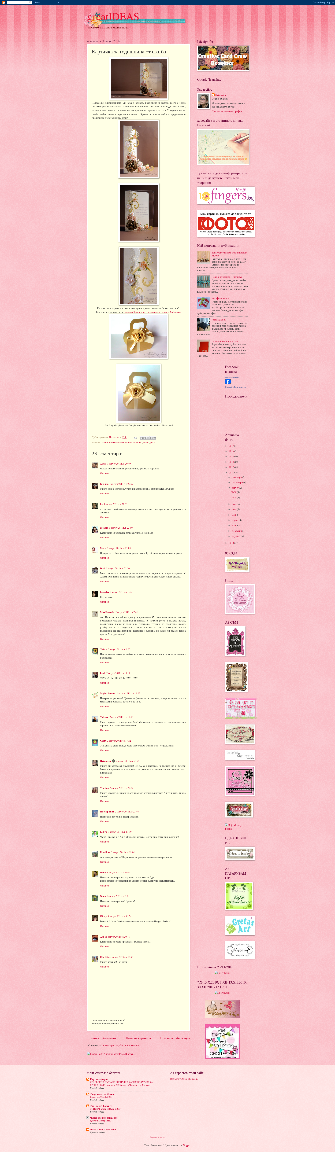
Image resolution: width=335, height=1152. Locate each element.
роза (152, 442)
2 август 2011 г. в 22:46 (127, 811)
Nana (103, 896)
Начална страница (138, 1038)
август (235, 487)
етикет (128, 442)
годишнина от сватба (113, 442)
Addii (103, 463)
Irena (103, 872)
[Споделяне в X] (148, 438)
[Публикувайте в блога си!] (144, 438)
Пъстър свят (107, 811)
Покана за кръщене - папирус (227, 276)
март (234, 525)
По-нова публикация (101, 1038)
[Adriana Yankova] (228, 383)
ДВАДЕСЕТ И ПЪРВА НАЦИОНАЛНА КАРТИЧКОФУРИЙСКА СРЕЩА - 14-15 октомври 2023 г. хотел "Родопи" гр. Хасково (121, 1083)
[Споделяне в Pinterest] (154, 438)
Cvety (103, 740)
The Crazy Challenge (101, 1106)
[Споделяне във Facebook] (151, 438)
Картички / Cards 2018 (101, 1096)
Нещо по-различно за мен (225, 341)
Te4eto (103, 649)
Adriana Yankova (232, 377)
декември (237, 477)
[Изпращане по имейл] (141, 438)
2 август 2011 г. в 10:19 (118, 673)
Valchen (104, 717)
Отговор (104, 473)
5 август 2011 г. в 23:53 (118, 872)
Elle (102, 957)
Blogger (186, 1145)
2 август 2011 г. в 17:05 (121, 717)
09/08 (234, 492)
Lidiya (103, 832)
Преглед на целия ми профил (227, 111)
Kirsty (103, 916)
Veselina (104, 788)
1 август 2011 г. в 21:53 (115, 504)
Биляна (104, 484)
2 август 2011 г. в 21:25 (128, 761)
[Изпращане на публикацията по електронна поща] (135, 437)
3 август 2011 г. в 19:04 (123, 852)
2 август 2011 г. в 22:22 (121, 788)
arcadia (104, 527)
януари (236, 536)
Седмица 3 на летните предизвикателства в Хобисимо (152, 312)
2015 (231, 451)
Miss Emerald (107, 612)
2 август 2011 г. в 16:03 (128, 693)
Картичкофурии (99, 1079)
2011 (231, 472)
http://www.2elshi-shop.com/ (184, 1078)
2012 (231, 467)
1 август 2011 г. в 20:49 (119, 463)
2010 (231, 542)
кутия (146, 442)
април (235, 520)
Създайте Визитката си (235, 387)
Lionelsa (104, 592)
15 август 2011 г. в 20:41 (117, 936)
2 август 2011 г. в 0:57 (121, 592)
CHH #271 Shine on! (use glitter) (105, 1108)
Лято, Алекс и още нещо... (104, 1129)
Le (101, 504)
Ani (102, 936)
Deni (102, 568)
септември (237, 482)
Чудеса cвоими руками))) (104, 1118)
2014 (231, 456)
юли (234, 504)
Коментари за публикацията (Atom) (121, 1045)
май (234, 514)
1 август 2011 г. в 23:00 (121, 527)
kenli (102, 673)
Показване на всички (157, 1137)
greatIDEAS (113, 16)
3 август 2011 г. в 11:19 (120, 831)
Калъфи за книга (220, 298)
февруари (237, 530)
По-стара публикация (175, 1038)
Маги (103, 548)
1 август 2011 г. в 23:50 (118, 568)
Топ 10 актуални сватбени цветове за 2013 (229, 254)
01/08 (234, 497)
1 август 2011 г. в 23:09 (119, 548)
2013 (231, 461)
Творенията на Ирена (102, 1094)
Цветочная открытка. (100, 1120)
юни (234, 509)
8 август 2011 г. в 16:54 (119, 916)
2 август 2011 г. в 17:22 (119, 740)
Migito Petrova (108, 693)
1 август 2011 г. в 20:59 (121, 483)
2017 (231, 445)
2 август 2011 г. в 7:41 (127, 612)
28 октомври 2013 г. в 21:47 (119, 957)
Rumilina (105, 852)
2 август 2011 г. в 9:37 (119, 649)
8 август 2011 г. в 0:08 (118, 896)
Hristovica (105, 761)
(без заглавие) (219, 319)
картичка (137, 442)
